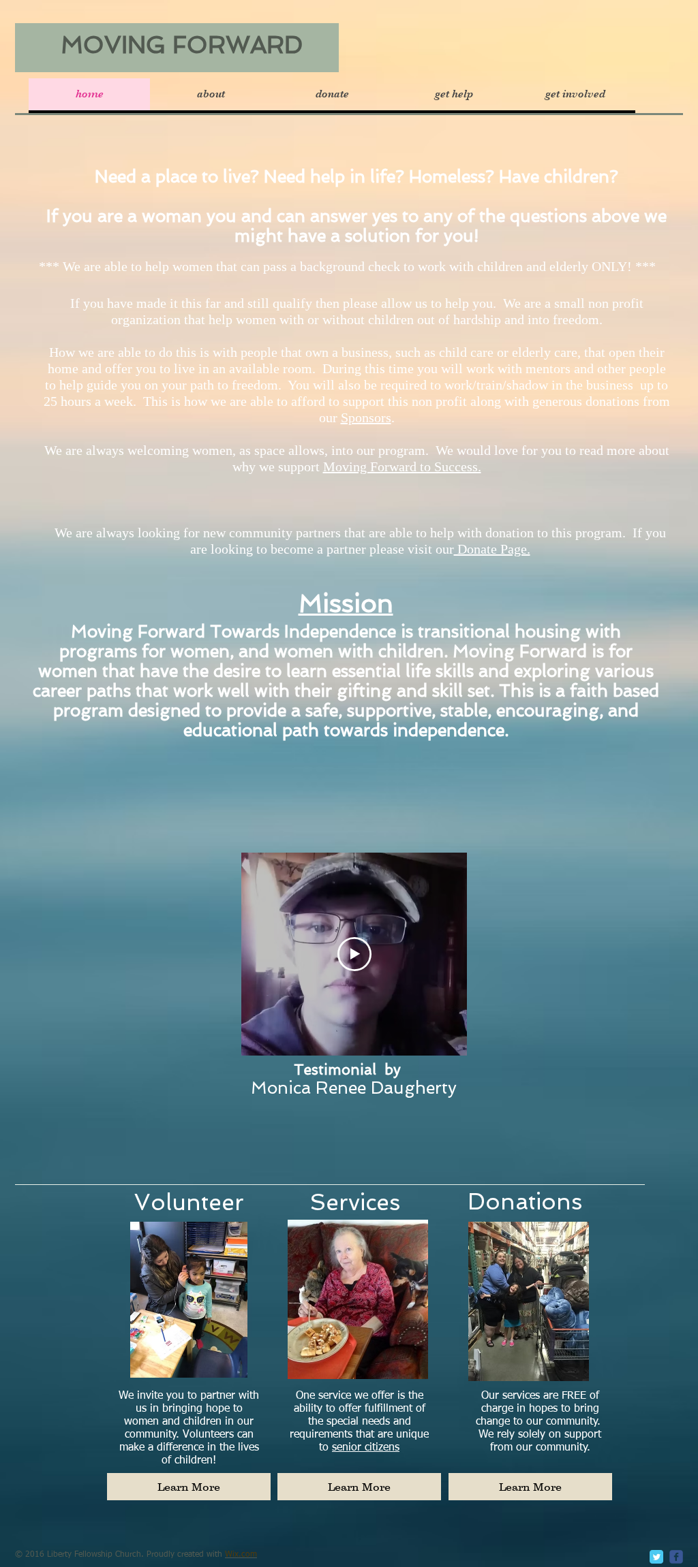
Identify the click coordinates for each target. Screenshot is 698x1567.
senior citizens (365, 1447)
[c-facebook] (676, 1557)
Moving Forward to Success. (402, 466)
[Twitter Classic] (656, 1557)
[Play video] (354, 954)
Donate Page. (492, 548)
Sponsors (366, 417)
